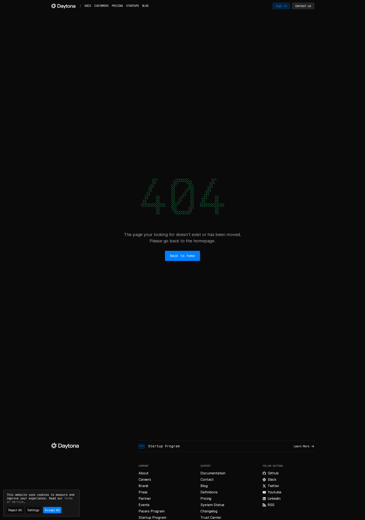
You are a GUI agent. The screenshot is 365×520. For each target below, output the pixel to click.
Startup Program (152, 517)
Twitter (273, 486)
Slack (272, 479)
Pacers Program (152, 511)
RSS (271, 505)
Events (144, 505)
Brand (143, 486)
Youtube (274, 492)
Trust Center (210, 517)
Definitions (208, 492)
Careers (145, 479)
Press (143, 492)
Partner (145, 498)
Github (273, 473)
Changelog (208, 511)
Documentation (212, 473)
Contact (207, 479)
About (143, 473)
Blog (203, 486)
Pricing (205, 498)
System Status (212, 505)
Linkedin (274, 498)
